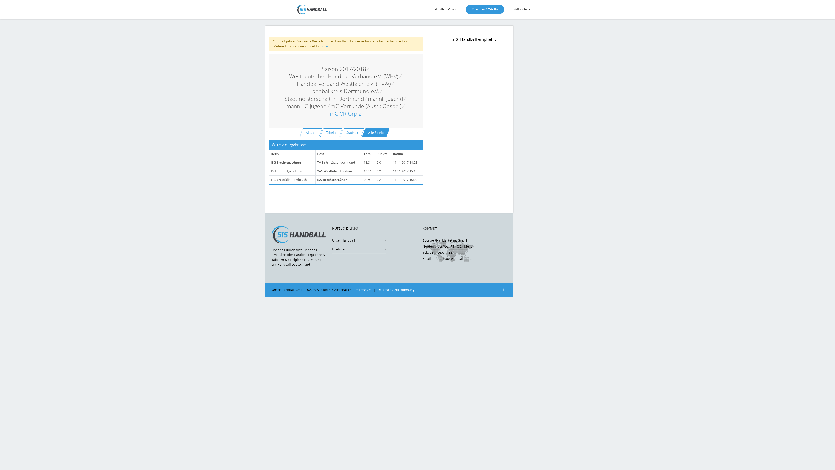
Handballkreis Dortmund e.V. (344, 91)
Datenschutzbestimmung (396, 290)
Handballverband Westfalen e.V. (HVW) (344, 83)
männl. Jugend (385, 98)
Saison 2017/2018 (344, 68)
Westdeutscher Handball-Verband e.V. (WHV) (343, 76)
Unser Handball (343, 240)
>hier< (325, 46)
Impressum (363, 290)
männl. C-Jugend (306, 106)
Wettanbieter (522, 9)
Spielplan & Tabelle (488, 9)
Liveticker (339, 249)
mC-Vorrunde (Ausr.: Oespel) (366, 106)
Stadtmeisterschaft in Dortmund (324, 98)
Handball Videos (446, 9)
